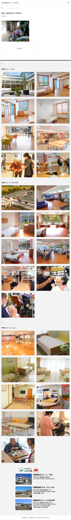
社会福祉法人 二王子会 (34, 517)
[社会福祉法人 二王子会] (9, 3)
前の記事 (19, 48)
